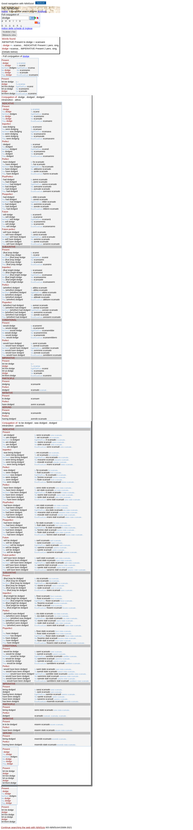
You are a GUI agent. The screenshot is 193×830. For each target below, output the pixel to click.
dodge (26, 56)
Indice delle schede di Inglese (16, 28)
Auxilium (42, 11)
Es (38, 23)
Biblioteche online (9, 35)
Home (4, 11)
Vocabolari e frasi (9, 32)
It (38, 18)
